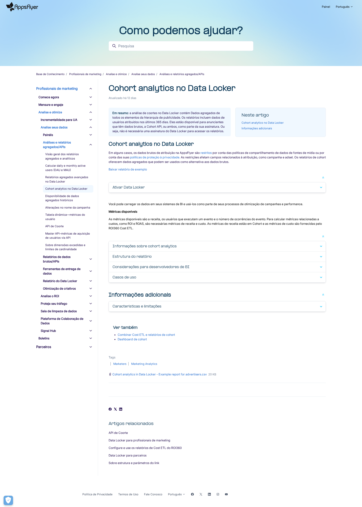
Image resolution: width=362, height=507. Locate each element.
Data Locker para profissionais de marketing (139, 440)
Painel (326, 6)
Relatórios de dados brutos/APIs (57, 259)
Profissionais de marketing (85, 74)
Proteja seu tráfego (54, 303)
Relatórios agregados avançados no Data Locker (66, 179)
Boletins (43, 338)
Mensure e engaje (50, 105)
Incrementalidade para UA (59, 120)
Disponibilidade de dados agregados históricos (62, 198)
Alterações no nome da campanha (67, 207)
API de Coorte (118, 433)
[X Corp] (115, 409)
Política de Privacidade (97, 494)
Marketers (120, 364)
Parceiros (43, 347)
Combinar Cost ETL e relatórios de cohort (146, 335)
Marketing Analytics (144, 364)
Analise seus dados (143, 74)
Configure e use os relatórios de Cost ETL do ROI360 (145, 448)
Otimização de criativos (59, 288)
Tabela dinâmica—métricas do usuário (65, 217)
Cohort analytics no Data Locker (263, 122)
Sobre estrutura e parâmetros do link (134, 463)
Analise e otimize (116, 74)
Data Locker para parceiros (127, 455)
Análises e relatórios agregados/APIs (182, 74)
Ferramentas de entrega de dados (62, 271)
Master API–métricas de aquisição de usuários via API (67, 236)
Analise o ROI (50, 296)
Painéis (48, 135)
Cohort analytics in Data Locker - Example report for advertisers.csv (159, 374)
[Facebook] (110, 409)
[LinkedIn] (120, 409)
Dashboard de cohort (132, 339)
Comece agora (48, 97)
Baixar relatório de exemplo (128, 169)
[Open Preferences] (8, 500)
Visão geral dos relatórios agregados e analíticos (62, 156)
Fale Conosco (153, 494)
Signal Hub (48, 331)
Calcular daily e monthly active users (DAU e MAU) (65, 168)
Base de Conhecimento (50, 74)
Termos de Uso (128, 494)
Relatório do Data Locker (60, 281)
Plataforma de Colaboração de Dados (62, 321)
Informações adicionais (257, 128)
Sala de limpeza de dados (59, 311)
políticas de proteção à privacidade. (155, 157)
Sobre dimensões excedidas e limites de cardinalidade (65, 247)
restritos (206, 153)
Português (343, 6)
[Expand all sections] (323, 177)
